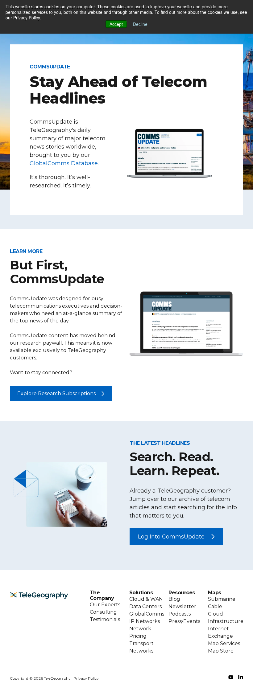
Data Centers (145, 606)
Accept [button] (116, 24)
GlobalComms (146, 614)
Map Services (224, 643)
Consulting (103, 612)
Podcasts (179, 614)
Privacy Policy (86, 678)
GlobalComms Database (64, 163)
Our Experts (105, 605)
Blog (174, 599)
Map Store (221, 651)
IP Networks (144, 621)
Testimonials (105, 619)
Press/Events (184, 621)
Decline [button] (140, 24)
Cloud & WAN (146, 599)
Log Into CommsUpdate (171, 536)
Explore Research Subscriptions (56, 393)
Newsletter (182, 606)
